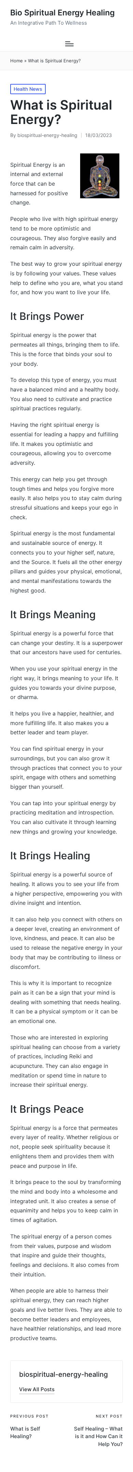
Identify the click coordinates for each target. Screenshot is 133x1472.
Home (16, 60)
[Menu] (69, 43)
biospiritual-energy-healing (63, 1374)
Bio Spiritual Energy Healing (62, 13)
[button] (37, 1389)
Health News (28, 89)
